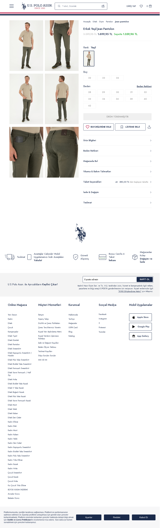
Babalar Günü (13, 498)
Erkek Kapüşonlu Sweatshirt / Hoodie (20, 354)
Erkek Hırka (12, 379)
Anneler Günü (14, 494)
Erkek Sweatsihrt (14, 348)
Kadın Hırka (12, 468)
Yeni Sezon (12, 314)
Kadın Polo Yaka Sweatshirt (19, 455)
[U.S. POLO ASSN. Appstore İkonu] (141, 317)
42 (89, 105)
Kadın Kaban (13, 434)
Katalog (72, 336)
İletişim (41, 314)
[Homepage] (37, 6)
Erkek (95, 21)
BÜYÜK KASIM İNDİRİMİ (18, 489)
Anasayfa (87, 21)
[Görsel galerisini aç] (26, 46)
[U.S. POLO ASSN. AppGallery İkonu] (141, 336)
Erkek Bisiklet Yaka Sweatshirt (19, 364)
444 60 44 (42, 359)
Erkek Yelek (12, 409)
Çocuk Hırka (13, 481)
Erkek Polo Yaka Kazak (17, 396)
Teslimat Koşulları (45, 351)
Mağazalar (73, 323)
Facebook (102, 314)
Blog (70, 331)
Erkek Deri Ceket (14, 417)
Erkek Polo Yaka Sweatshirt (18, 359)
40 (145, 98)
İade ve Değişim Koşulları (48, 342)
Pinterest (102, 327)
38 (131, 98)
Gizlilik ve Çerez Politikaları (49, 323)
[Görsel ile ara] (103, 6)
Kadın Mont (12, 430)
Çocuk (10, 327)
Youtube (102, 332)
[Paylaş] (149, 126)
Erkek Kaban (13, 413)
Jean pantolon (122, 21)
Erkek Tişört (12, 336)
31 (131, 92)
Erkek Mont (12, 404)
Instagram (103, 319)
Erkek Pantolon (14, 344)
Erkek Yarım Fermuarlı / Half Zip (19, 374)
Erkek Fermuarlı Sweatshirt (18, 368)
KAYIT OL (145, 279)
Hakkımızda (73, 314)
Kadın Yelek (12, 438)
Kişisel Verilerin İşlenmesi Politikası (48, 337)
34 (117, 77)
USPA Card (73, 327)
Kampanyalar (13, 331)
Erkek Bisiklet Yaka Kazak (18, 383)
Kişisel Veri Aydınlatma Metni (50, 331)
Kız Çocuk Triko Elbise (17, 485)
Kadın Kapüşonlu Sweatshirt (19, 447)
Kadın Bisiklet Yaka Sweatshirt (20, 451)
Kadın (10, 319)
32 (89, 77)
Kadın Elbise (13, 421)
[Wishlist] (141, 6)
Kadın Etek (12, 426)
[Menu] (11, 6)
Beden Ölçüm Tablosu (47, 347)
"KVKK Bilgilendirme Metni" (129, 291)
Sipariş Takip (43, 319)
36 (117, 98)
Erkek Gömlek (13, 340)
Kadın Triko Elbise (15, 460)
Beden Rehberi (144, 86)
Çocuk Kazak (13, 477)
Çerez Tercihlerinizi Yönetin (49, 327)
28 (89, 92)
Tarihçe (72, 319)
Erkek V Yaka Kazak (16, 388)
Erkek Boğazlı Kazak (16, 392)
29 (103, 92)
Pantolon (109, 21)
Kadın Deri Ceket (15, 443)
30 (117, 92)
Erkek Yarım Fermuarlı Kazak (19, 400)
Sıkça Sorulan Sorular (47, 355)
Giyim (101, 21)
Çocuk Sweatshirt (15, 472)
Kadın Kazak (13, 464)
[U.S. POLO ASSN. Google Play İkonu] (141, 327)
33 (103, 77)
